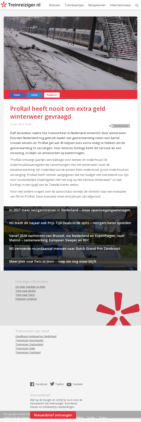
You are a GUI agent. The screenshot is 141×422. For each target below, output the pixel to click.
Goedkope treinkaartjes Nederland (35, 336)
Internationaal (120, 5)
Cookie (91, 417)
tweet (34, 94)
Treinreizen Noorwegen (29, 340)
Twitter (59, 384)
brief (34, 185)
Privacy (103, 417)
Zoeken (137, 5)
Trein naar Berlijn (25, 291)
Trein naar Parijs (25, 295)
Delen (17, 94)
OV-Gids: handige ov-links (30, 286)
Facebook (42, 384)
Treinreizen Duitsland (28, 352)
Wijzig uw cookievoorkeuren (18, 420)
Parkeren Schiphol (26, 299)
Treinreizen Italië (25, 348)
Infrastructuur (121, 125)
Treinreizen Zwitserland (29, 344)
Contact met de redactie (16, 417)
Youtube (78, 384)
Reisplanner (97, 5)
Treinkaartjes (74, 5)
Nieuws (54, 5)
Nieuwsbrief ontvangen (53, 415)
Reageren (52, 94)
